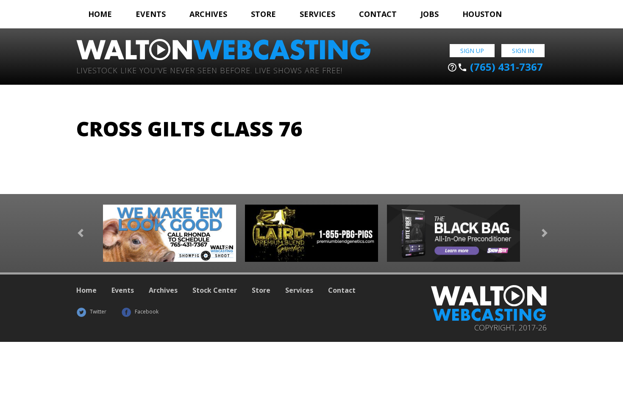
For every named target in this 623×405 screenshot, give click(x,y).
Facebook (146, 311)
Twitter (97, 311)
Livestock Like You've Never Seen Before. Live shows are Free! (209, 69)
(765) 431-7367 (495, 66)
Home (100, 14)
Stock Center (214, 290)
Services (317, 14)
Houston (482, 14)
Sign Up (472, 51)
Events (151, 14)
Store (263, 14)
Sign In (523, 51)
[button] (80, 233)
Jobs (429, 14)
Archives (208, 14)
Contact (378, 14)
